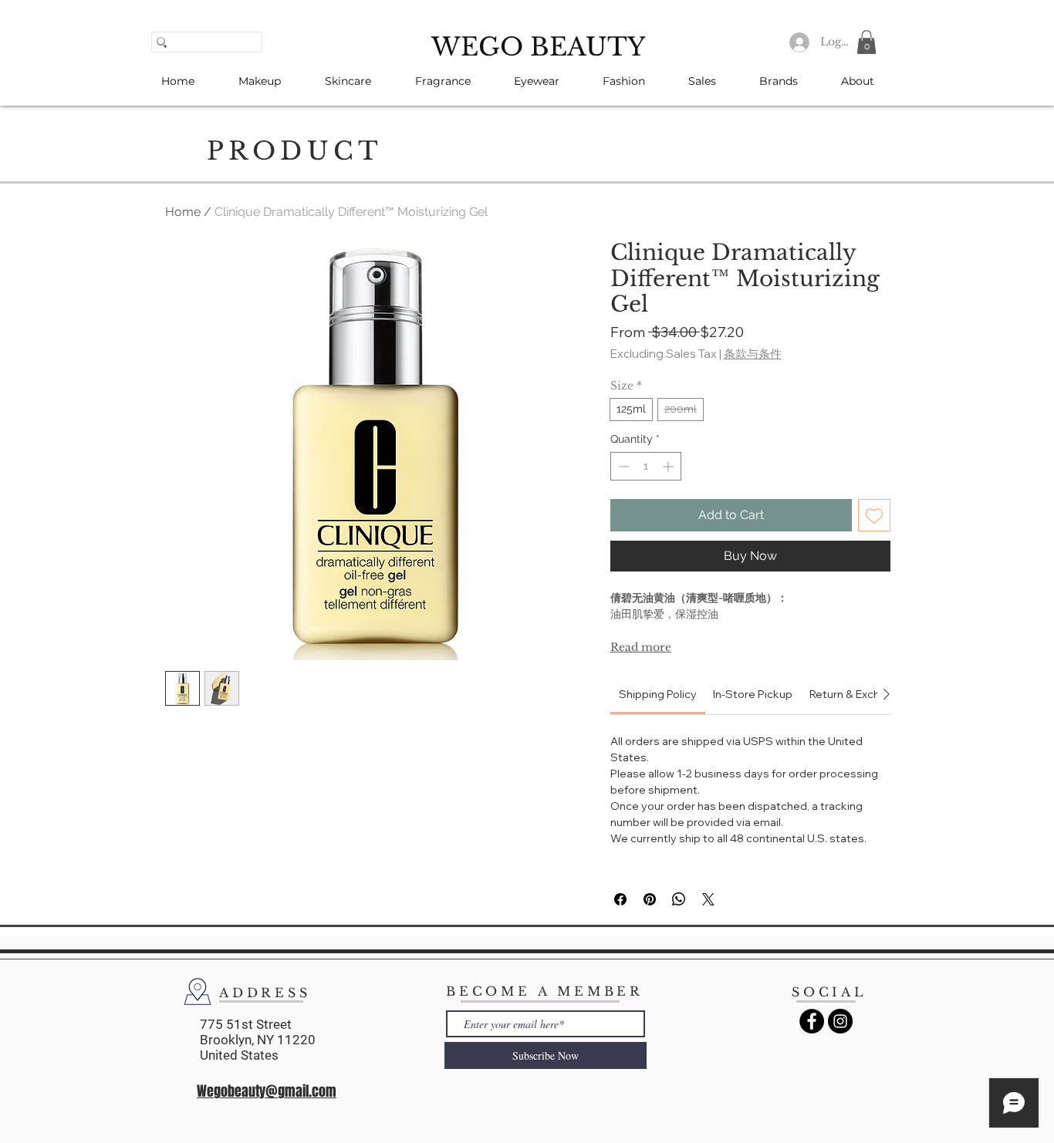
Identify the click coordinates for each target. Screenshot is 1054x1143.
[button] (866, 42)
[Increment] (669, 466)
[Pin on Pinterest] (649, 899)
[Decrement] (622, 466)
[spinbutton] (646, 466)
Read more (640, 647)
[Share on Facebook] (620, 899)
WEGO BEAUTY (538, 47)
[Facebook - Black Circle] (811, 1021)
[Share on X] (708, 899)
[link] (658, 694)
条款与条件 (753, 354)
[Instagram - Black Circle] (840, 1021)
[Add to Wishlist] (874, 515)
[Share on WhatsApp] (679, 899)
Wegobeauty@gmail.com (266, 1091)
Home (183, 211)
